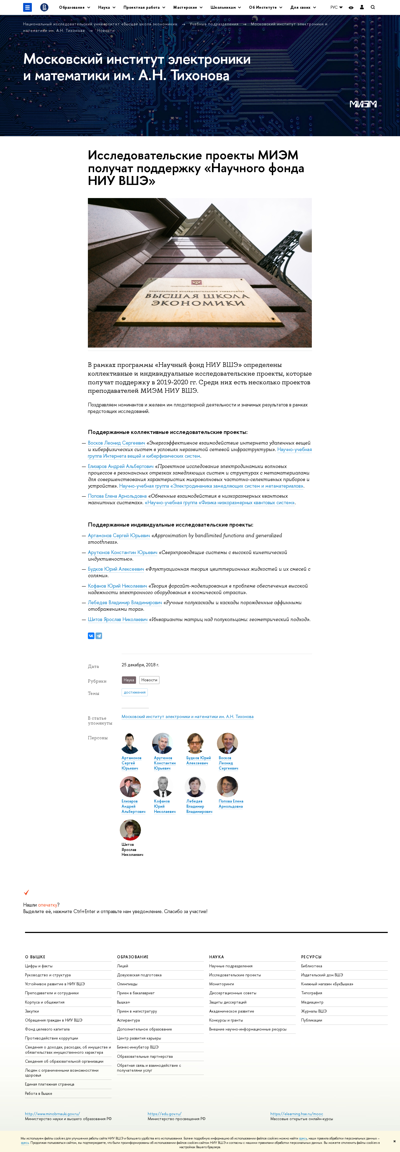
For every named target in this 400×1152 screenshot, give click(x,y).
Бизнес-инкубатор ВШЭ (138, 1047)
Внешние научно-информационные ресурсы (248, 1029)
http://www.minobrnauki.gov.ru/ (52, 1113)
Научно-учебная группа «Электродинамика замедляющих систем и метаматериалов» (211, 485)
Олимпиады (127, 983)
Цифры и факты (39, 965)
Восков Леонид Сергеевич (116, 442)
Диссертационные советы (232, 992)
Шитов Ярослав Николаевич (117, 619)
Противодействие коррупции (51, 1038)
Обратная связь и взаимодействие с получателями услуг (149, 1068)
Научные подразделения (231, 965)
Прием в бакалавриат (136, 992)
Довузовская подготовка (139, 974)
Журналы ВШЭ (314, 1011)
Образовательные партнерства (145, 1056)
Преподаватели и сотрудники (52, 992)
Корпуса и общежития (44, 1002)
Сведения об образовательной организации (64, 1061)
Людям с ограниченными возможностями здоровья (62, 1073)
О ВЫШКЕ (35, 956)
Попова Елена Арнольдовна (117, 496)
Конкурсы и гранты (226, 1020)
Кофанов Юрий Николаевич (117, 585)
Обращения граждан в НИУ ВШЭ (53, 1020)
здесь (303, 1138)
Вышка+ (123, 1002)
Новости (106, 30)
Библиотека (311, 965)
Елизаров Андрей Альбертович (120, 466)
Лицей (122, 965)
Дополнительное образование (144, 1029)
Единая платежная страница (49, 1084)
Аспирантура (128, 1020)
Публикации (311, 1020)
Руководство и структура (48, 974)
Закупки (32, 1011)
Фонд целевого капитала (47, 1029)
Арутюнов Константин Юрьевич (122, 552)
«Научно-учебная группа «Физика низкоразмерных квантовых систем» (220, 502)
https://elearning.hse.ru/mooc (296, 1113)
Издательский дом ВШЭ (322, 974)
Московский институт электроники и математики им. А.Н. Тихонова (188, 716)
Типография (311, 992)
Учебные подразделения (215, 23)
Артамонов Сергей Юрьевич (119, 535)
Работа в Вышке (38, 1093)
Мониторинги (221, 983)
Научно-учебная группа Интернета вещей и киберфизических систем (200, 452)
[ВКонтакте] (91, 636)
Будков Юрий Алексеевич (116, 569)
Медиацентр (312, 1002)
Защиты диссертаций (228, 1002)
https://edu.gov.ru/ (164, 1113)
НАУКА (216, 956)
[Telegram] (99, 636)
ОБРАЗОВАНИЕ (133, 956)
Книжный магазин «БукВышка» (327, 983)
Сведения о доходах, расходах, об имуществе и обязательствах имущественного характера (68, 1049)
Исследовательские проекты (235, 974)
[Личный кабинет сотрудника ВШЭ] (362, 7)
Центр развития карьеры (139, 1038)
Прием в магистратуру (137, 1011)
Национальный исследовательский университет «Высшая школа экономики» (101, 23)
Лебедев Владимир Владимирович (125, 602)
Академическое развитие (231, 1011)
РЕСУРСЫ (311, 956)
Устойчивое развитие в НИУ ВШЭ (55, 983)
